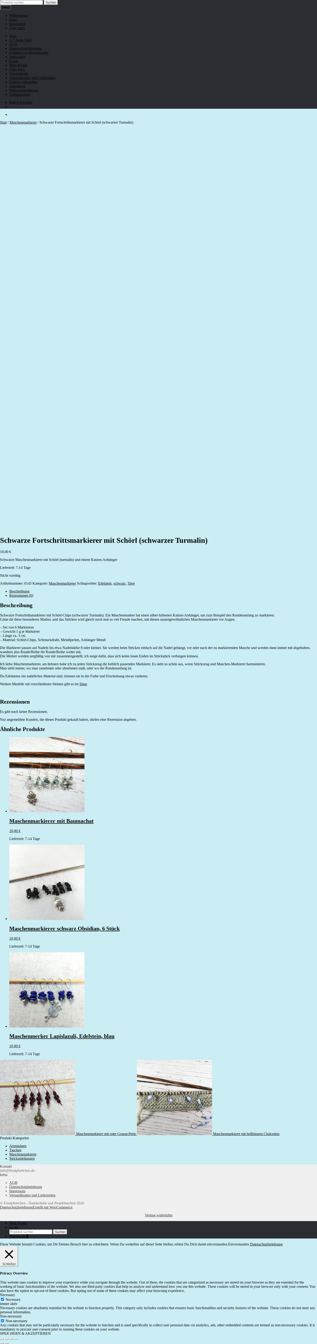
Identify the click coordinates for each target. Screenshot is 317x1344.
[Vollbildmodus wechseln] (6, 1339)
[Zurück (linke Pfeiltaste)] (2, 1343)
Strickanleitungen (22, 1158)
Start (12, 36)
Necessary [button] (7, 1295)
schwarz (119, 583)
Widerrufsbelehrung (23, 90)
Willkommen (18, 15)
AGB (13, 44)
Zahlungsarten (19, 94)
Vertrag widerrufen (23, 82)
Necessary (13, 1299)
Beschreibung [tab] (19, 591)
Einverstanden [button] (238, 1244)
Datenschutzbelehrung (25, 48)
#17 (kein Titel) (20, 40)
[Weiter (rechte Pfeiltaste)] (6, 1343)
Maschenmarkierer (23, 122)
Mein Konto (18, 65)
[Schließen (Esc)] (16, 1339)
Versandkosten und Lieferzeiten (32, 78)
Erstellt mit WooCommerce (52, 1207)
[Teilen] (11, 1339)
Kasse (13, 61)
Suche (13, 1227)
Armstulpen (17, 1146)
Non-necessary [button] (11, 1316)
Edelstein (105, 583)
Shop (13, 20)
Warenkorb (17, 86)
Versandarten (18, 74)
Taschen (15, 1150)
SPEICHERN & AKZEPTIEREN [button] (25, 1333)
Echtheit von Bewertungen (29, 53)
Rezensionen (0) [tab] (21, 595)
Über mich (17, 28)
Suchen (51, 2)
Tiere (131, 583)
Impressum (17, 24)
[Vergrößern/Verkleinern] (2, 1339)
